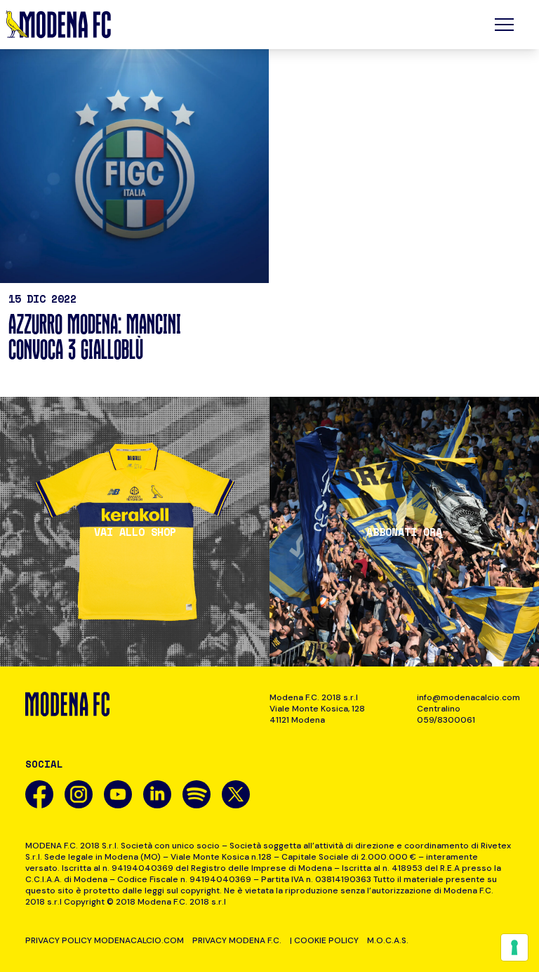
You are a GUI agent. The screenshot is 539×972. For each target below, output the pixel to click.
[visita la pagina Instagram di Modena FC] (79, 794)
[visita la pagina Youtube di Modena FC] (118, 794)
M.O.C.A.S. (387, 940)
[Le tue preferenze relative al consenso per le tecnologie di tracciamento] (514, 947)
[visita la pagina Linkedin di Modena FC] (157, 794)
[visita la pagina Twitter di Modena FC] (236, 794)
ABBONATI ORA (404, 532)
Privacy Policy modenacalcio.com (104, 940)
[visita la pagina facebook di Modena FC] (39, 794)
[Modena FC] (58, 24)
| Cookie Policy (324, 940)
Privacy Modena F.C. (236, 940)
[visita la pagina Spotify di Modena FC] (196, 794)
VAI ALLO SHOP (135, 532)
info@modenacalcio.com (465, 697)
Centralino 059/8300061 (446, 714)
